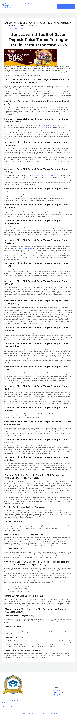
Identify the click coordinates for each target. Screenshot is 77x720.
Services (33, 3)
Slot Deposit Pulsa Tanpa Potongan (22, 72)
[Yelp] (7, 706)
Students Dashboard (25, 9)
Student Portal (57, 690)
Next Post (71, 666)
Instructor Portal (58, 692)
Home (21, 3)
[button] (66, 6)
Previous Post (6, 666)
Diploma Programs (58, 694)
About (27, 3)
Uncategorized (9, 28)
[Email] (11, 706)
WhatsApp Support (59, 696)
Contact (41, 3)
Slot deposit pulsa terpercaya (23, 248)
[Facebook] (3, 706)
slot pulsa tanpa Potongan (49, 125)
